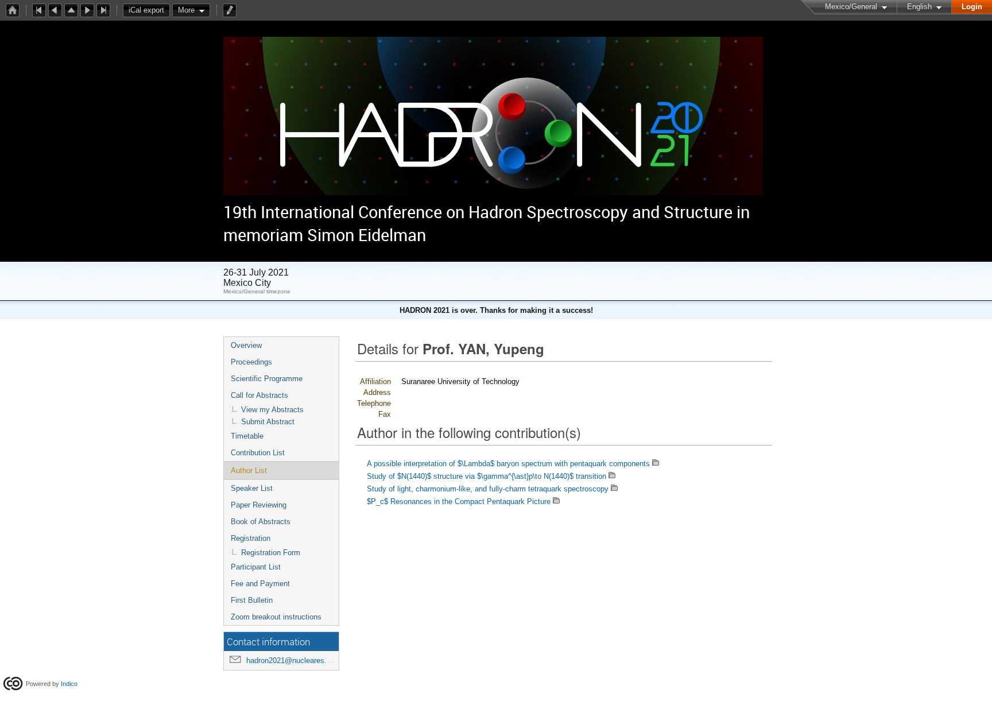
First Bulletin (252, 600)
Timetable (247, 436)
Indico (69, 683)
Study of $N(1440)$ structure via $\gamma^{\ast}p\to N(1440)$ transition (486, 476)
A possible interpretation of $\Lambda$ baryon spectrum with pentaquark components (508, 463)
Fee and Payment (260, 583)
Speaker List (252, 488)
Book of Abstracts (260, 521)
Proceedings (251, 362)
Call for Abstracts (259, 395)
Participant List (256, 567)
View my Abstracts (272, 409)
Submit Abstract (267, 421)
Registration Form (270, 552)
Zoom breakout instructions (276, 617)
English (919, 6)
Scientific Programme (267, 378)
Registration (250, 538)
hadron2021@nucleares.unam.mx (302, 660)
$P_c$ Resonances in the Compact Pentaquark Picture (459, 501)
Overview (246, 345)
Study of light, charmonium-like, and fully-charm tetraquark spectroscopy (488, 489)
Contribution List (258, 452)
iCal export (146, 10)
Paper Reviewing (258, 505)
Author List (249, 470)
